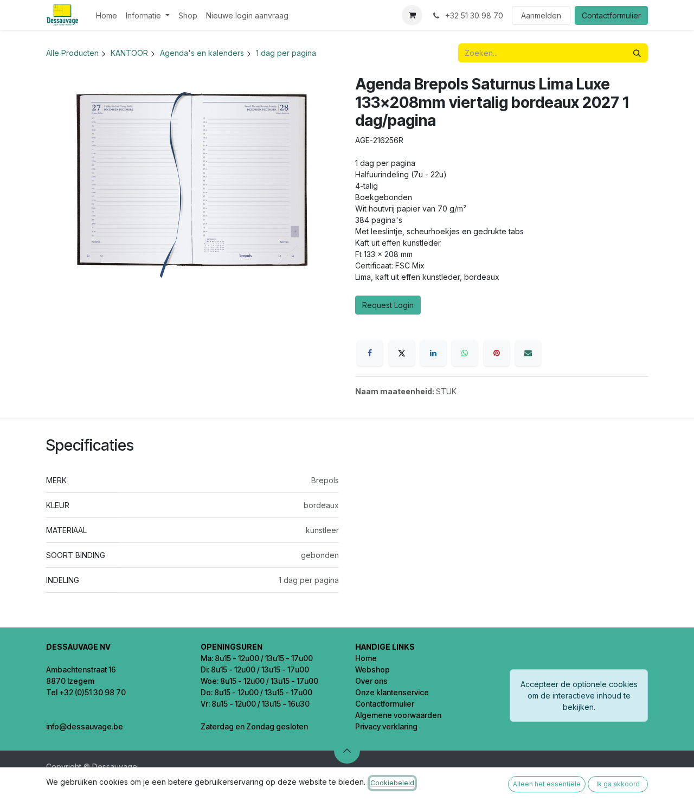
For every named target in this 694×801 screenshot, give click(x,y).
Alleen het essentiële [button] (547, 784)
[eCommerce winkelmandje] (412, 15)
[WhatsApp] (465, 353)
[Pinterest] (497, 353)
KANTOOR (129, 52)
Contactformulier (611, 15)
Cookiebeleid (392, 783)
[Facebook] (370, 353)
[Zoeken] (637, 52)
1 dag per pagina (286, 52)
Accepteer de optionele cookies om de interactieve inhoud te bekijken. (579, 696)
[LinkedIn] (433, 353)
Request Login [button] (388, 305)
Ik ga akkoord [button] (618, 784)
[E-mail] (528, 353)
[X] (402, 353)
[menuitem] (106, 15)
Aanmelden (541, 15)
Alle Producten (72, 52)
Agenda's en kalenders (202, 52)
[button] (347, 751)
